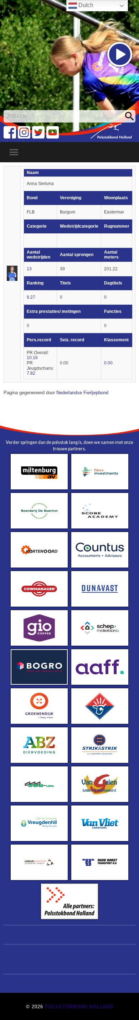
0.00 (108, 362)
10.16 (32, 357)
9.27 (31, 297)
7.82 (31, 373)
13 (29, 268)
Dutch (85, 5)
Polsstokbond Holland (79, 1006)
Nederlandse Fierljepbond (82, 392)
